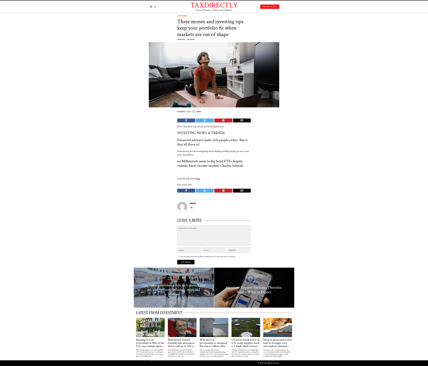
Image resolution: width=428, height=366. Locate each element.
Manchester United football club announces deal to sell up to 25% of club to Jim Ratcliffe (181, 343)
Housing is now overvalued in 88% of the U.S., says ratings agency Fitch (150, 343)
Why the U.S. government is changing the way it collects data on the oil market (213, 343)
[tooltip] (186, 120)
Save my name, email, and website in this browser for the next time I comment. (208, 256)
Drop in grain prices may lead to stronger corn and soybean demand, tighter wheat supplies (277, 343)
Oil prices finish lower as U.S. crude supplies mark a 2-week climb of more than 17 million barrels (245, 343)
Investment (182, 16)
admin (198, 111)
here (198, 178)
